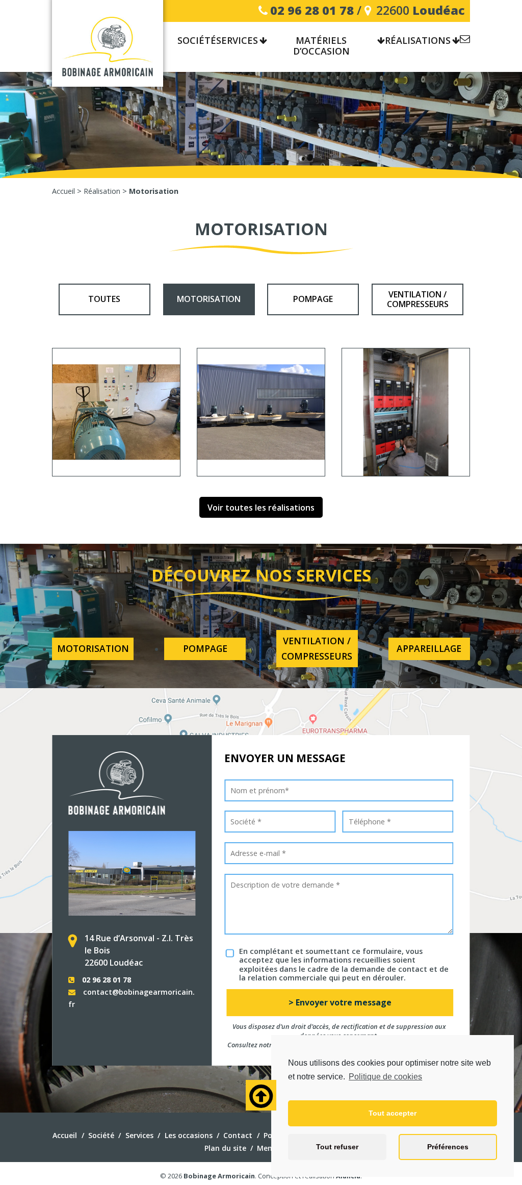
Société (101, 1135)
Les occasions (189, 1135)
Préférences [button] (447, 1147)
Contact (465, 40)
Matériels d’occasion (321, 46)
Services (237, 40)
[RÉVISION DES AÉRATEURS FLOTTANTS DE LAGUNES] (261, 412)
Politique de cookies (385, 1076)
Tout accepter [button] (392, 1113)
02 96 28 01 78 (312, 10)
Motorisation (209, 299)
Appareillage (429, 648)
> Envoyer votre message (340, 1002)
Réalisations (418, 40)
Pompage (313, 299)
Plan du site (225, 1148)
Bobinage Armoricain (219, 1175)
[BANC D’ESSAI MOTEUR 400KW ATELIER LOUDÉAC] (116, 412)
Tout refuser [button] (337, 1147)
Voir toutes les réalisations (261, 507)
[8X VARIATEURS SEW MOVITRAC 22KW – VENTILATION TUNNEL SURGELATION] (406, 412)
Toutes (104, 299)
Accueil (65, 1135)
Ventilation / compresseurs (418, 299)
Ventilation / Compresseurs (316, 648)
